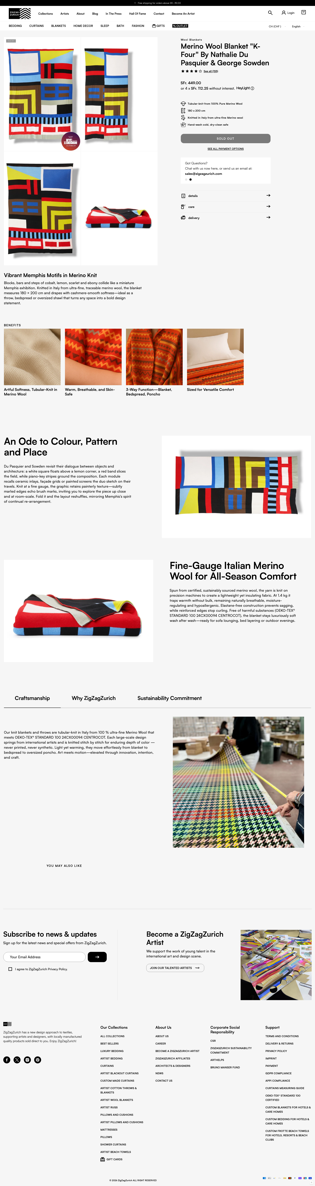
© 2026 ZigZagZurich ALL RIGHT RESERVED (133, 1180)
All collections (112, 1036)
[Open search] (270, 12)
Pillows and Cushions (116, 1114)
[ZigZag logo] (20, 13)
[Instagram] (27, 1062)
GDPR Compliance (278, 1073)
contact (159, 13)
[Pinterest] (37, 1062)
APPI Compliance (277, 1080)
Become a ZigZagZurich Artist (177, 1051)
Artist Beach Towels (115, 1152)
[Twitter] (17, 1062)
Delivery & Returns (279, 1043)
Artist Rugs (109, 1107)
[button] (303, 12)
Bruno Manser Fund (225, 1067)
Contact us (163, 1080)
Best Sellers (109, 1043)
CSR (213, 1040)
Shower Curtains (113, 1144)
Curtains (107, 1065)
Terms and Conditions (282, 1036)
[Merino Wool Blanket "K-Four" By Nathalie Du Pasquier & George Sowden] (42, 94)
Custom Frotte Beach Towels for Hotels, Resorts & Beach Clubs (287, 1135)
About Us (162, 1036)
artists (64, 13)
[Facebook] (6, 1062)
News (159, 1073)
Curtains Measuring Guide (284, 1088)
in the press (113, 13)
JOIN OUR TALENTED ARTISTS (171, 968)
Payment (271, 1065)
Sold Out (225, 138)
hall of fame (137, 13)
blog (95, 13)
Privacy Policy (276, 1051)
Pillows (106, 1137)
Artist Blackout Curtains (119, 1073)
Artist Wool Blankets (116, 1100)
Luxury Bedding (111, 1051)
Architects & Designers (172, 1065)
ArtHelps (217, 1060)
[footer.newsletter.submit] (97, 957)
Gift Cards (114, 1159)
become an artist (183, 13)
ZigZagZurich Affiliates (172, 1058)
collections (45, 13)
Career (160, 1043)
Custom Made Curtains (117, 1080)
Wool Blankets (191, 39)
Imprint (271, 1058)
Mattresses (108, 1129)
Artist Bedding (111, 1058)
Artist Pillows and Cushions (121, 1122)
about (80, 13)
